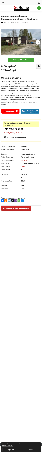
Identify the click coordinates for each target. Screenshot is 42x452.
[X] (12, 200)
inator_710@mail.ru (13, 132)
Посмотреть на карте (21, 60)
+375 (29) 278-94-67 (13, 129)
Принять (11, 450)
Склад (23, 166)
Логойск (24, 160)
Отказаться (30, 449)
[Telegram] (9, 200)
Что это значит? (7, 446)
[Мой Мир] (22, 200)
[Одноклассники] (5, 200)
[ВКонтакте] (2, 200)
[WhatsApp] (19, 200)
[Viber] (15, 200)
